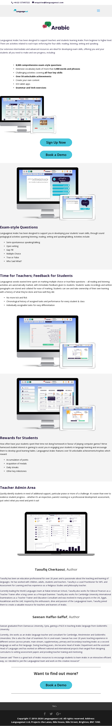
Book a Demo (56, 154)
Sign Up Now (56, 142)
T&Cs (54, 706)
